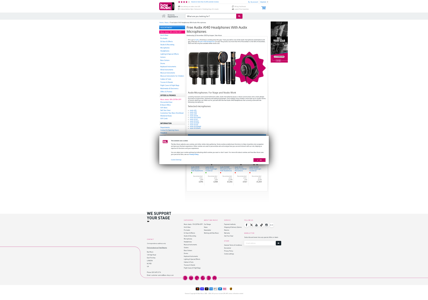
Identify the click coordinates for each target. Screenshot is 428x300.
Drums (186, 253)
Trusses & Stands (189, 265)
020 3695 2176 (156, 272)
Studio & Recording (190, 236)
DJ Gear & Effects (189, 233)
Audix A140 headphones (207, 41)
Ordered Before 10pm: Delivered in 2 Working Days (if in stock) (199, 9)
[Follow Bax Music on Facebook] (246, 225)
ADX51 (196, 116)
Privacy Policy (194, 154)
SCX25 (196, 125)
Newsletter (207, 230)
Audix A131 (193, 110)
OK (261, 160)
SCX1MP (196, 123)
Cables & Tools (188, 262)
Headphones (188, 242)
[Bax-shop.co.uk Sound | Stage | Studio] (166, 6)
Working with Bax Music (211, 233)
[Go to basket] (263, 7)
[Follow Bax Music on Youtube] (256, 225)
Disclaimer (227, 248)
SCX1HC (196, 121)
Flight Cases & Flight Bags (192, 268)
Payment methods (230, 224)
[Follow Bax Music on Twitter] (251, 225)
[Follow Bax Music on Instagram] (266, 225)
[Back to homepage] (164, 15)
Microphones (188, 239)
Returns (226, 230)
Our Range (207, 224)
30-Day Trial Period (240, 6)
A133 (195, 112)
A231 (195, 114)
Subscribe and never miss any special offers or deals (261, 237)
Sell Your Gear (228, 236)
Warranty (227, 233)
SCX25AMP (197, 126)
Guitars (186, 247)
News (206, 227)
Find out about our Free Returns (157, 248)
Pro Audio (187, 230)
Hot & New (187, 227)
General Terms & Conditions (233, 245)
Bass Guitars (188, 250)
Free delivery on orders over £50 (190, 6)
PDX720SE (197, 117)
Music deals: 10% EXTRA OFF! (193, 224)
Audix (197, 40)
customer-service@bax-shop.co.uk (162, 275)
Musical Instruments (190, 245)
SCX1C (196, 119)
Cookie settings (229, 254)
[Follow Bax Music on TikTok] (261, 225)
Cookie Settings (176, 160)
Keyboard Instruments (191, 256)
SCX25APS (197, 128)
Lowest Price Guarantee (241, 9)
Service (227, 220)
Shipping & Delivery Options (233, 227)
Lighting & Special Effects (192, 259)
